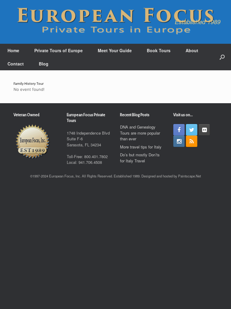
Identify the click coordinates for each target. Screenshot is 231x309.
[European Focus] (115, 22)
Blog (43, 64)
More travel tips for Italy (141, 147)
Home (13, 50)
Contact (16, 64)
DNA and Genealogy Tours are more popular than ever (140, 133)
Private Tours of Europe (58, 50)
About (192, 50)
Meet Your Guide (115, 50)
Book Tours (159, 50)
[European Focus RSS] (191, 141)
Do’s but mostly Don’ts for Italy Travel (140, 158)
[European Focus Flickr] (204, 129)
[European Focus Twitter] (191, 129)
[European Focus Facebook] (179, 129)
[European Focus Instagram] (179, 141)
